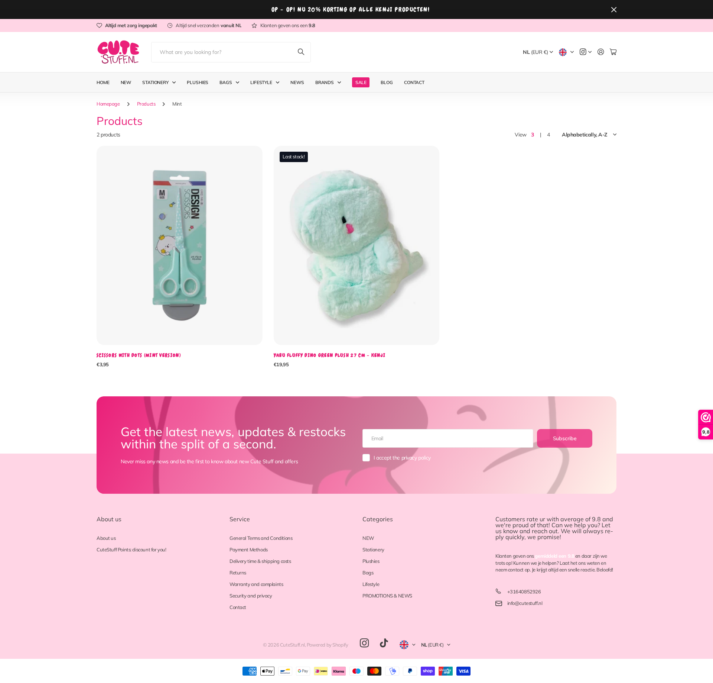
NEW (368, 538)
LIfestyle (261, 82)
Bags (225, 82)
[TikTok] (384, 643)
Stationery (155, 82)
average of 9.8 (580, 519)
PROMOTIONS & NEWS (387, 596)
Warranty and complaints (256, 584)
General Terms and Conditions (260, 538)
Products (146, 104)
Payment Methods (248, 549)
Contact (414, 82)
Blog (387, 82)
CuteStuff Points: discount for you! (131, 549)
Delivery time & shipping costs (260, 561)
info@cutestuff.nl (525, 603)
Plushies (197, 82)
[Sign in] (601, 52)
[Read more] (586, 52)
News (297, 82)
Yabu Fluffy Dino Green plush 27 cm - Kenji (330, 355)
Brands (324, 82)
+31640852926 (524, 592)
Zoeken (301, 52)
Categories (377, 519)
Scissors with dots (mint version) (139, 355)
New (126, 82)
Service (239, 519)
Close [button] (613, 9)
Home (103, 82)
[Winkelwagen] (613, 52)
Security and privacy (250, 596)
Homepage (108, 104)
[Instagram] (364, 643)
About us (109, 519)
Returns (237, 573)
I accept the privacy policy (402, 457)
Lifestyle (370, 584)
